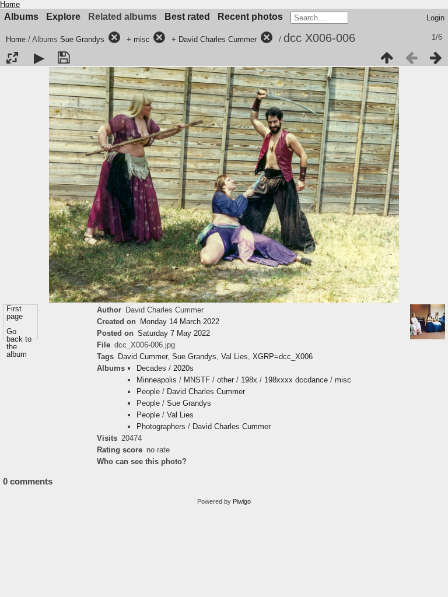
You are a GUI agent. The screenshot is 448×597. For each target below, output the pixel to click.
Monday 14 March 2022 (179, 321)
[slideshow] (39, 58)
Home (10, 4)
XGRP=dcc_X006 (283, 356)
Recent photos (250, 17)
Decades (151, 368)
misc (142, 39)
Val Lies (234, 356)
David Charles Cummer (217, 39)
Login (435, 17)
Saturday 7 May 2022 (174, 333)
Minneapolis (156, 379)
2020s (183, 368)
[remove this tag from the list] (114, 39)
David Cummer (142, 356)
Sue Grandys (82, 39)
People (148, 391)
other (225, 379)
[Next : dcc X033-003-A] (436, 58)
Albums (21, 17)
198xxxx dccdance (296, 379)
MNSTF (197, 379)
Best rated (187, 17)
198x (249, 379)
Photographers (161, 426)
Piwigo (242, 501)
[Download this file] (63, 58)
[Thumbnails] (386, 58)
